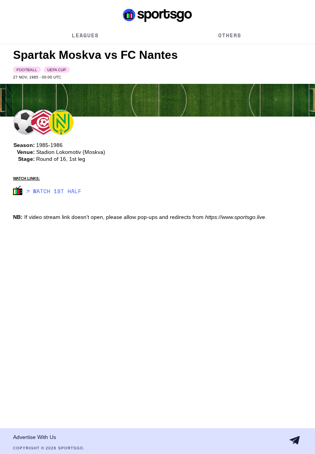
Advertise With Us (34, 437)
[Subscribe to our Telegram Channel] (294, 440)
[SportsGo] (157, 15)
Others (229, 35)
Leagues (85, 35)
